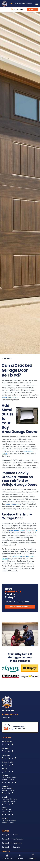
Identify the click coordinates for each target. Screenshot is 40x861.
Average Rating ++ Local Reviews (22, 3)
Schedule (33, 9)
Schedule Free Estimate (20, 607)
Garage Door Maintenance (12, 839)
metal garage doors (13, 504)
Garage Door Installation (12, 843)
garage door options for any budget (23, 530)
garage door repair (9, 397)
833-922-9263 (18, 10)
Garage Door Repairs (10, 835)
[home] (5, 3)
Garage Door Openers (11, 847)
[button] (36, 3)
